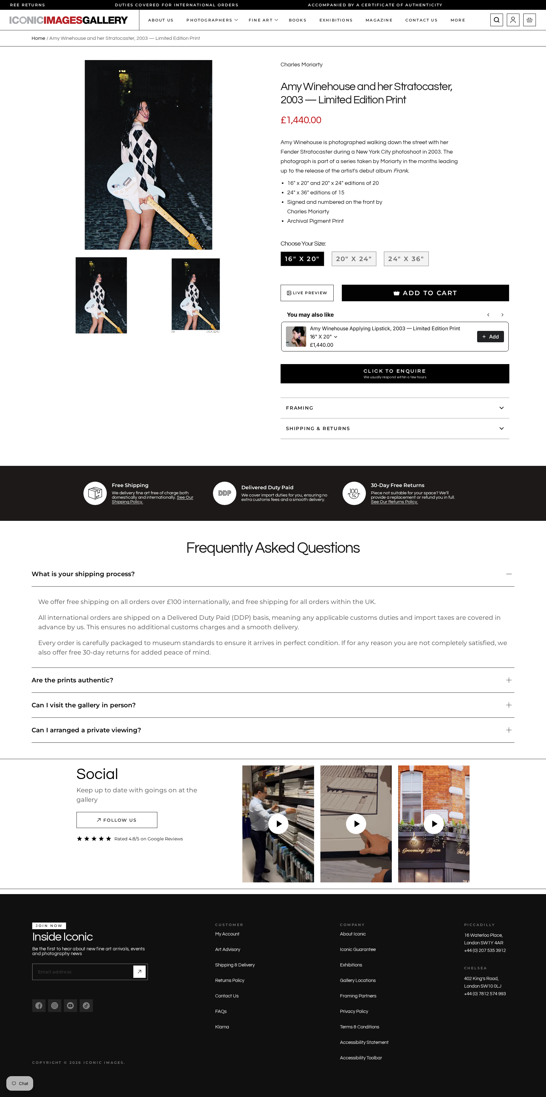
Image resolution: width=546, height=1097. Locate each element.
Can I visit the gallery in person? (84, 705)
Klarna (222, 1027)
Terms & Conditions (359, 1027)
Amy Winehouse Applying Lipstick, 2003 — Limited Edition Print (385, 328)
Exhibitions (351, 965)
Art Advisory (227, 949)
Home (38, 38)
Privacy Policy (354, 1011)
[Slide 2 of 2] (196, 295)
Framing (300, 408)
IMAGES (114, 1062)
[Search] (496, 20)
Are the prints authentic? (72, 680)
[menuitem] (461, 20)
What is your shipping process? (83, 574)
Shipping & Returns (318, 428)
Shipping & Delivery (235, 965)
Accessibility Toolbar (361, 1058)
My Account (227, 934)
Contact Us (227, 996)
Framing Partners (358, 996)
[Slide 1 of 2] (101, 295)
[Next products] (502, 314)
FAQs (221, 1011)
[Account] (513, 20)
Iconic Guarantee (358, 949)
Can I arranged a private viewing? (86, 730)
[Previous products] (488, 314)
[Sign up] (139, 972)
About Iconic (353, 934)
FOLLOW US (120, 820)
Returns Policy (229, 980)
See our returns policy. (394, 502)
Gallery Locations (358, 980)
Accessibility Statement (364, 1042)
